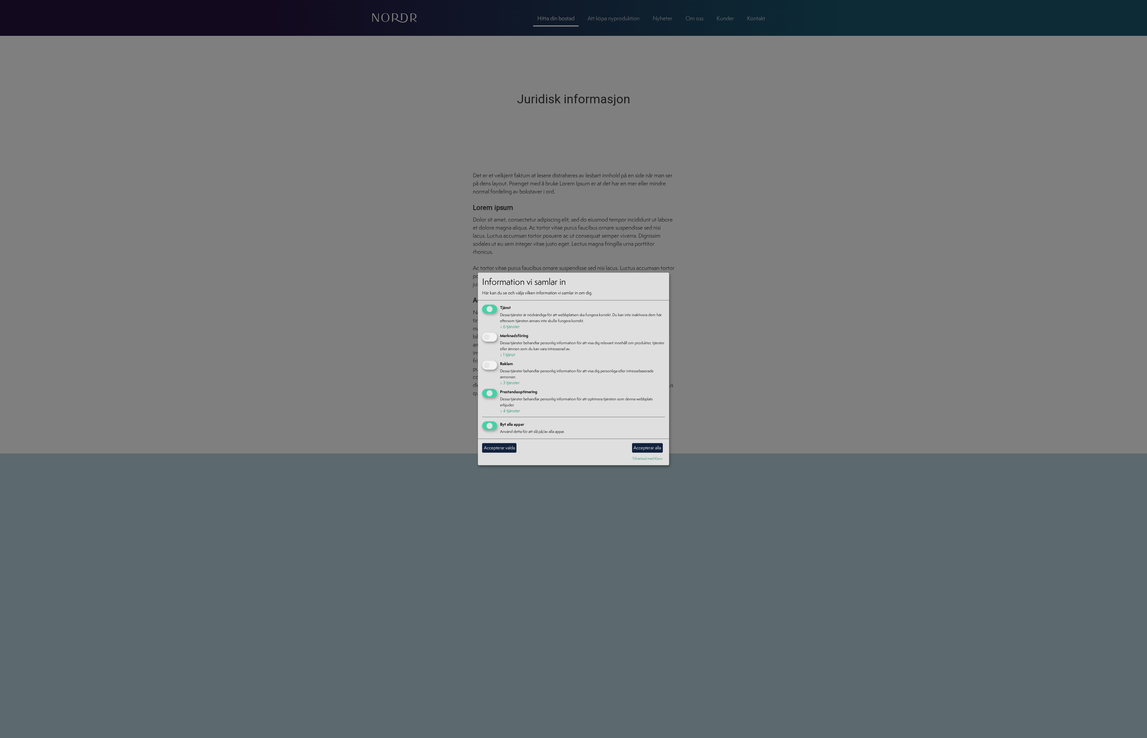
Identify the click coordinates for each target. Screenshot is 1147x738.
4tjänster (510, 411)
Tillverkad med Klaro (647, 458)
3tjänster (510, 382)
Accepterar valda (499, 448)
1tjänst (507, 354)
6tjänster (510, 327)
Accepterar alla (647, 448)
